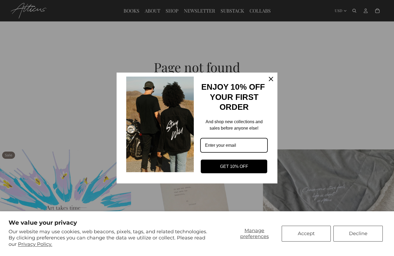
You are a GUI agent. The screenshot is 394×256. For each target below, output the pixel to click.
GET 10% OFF (234, 166)
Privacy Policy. (35, 244)
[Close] (271, 79)
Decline (358, 233)
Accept (306, 233)
